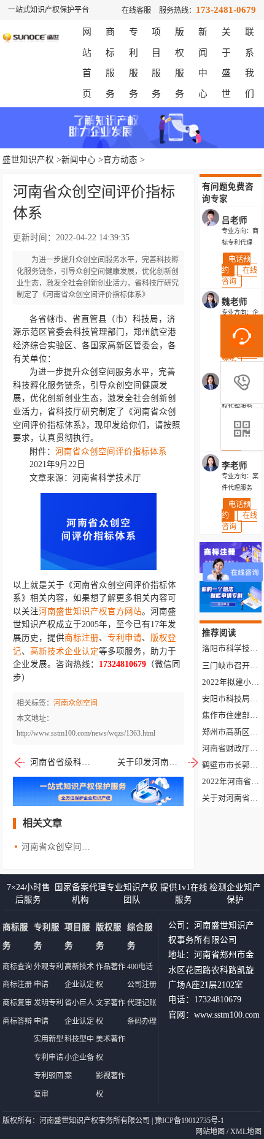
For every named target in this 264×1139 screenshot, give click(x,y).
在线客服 (136, 10)
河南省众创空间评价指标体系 (111, 451)
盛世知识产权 (28, 159)
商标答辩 (17, 1021)
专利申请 (124, 637)
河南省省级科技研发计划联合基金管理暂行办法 (62, 762)
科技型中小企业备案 (79, 1057)
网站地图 (210, 1131)
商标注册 (81, 637)
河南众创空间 (75, 703)
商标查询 (17, 966)
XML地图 (246, 1131)
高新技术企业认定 (64, 651)
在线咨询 (239, 276)
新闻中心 (78, 159)
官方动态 (120, 159)
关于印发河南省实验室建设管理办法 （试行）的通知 (158, 762)
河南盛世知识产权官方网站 (90, 611)
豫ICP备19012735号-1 (189, 1120)
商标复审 (17, 1003)
